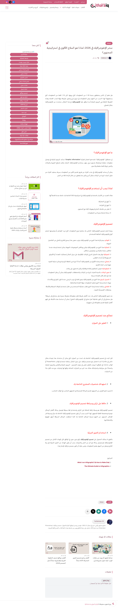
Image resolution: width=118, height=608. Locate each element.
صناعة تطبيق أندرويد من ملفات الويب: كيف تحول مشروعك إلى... (102, 559)
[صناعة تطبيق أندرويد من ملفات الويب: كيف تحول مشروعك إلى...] (102, 548)
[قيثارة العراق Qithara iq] (100, 5)
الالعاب (83, 7)
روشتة (24, 120)
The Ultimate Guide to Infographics (96, 466)
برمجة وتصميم (54, 7)
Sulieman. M (104, 58)
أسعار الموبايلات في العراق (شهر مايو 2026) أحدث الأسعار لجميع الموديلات (18, 218)
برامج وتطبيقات (43, 7)
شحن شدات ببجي (24, 81)
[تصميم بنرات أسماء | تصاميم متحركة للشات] (34, 197)
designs (109, 43)
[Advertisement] (59, 27)
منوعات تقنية (75, 7)
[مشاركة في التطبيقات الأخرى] (87, 511)
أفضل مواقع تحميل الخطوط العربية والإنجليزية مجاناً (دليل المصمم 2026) (56, 561)
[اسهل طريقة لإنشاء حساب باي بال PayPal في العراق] (34, 207)
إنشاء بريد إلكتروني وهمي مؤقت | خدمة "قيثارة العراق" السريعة (25, 267)
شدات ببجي (24, 74)
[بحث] (7, 7)
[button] (104, 511)
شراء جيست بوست (24, 62)
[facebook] (13, 2)
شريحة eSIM (23, 105)
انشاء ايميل (24, 89)
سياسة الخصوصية (47, 2)
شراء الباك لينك (24, 66)
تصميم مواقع (24, 93)
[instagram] (7, 2)
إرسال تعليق (106, 580)
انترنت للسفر (24, 108)
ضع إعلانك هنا (24, 143)
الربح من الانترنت (33, 7)
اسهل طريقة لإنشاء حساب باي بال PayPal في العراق (17, 207)
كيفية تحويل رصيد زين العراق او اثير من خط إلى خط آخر (18, 187)
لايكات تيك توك (24, 135)
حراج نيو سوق (24, 97)
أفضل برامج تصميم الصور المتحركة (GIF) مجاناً (81, 559)
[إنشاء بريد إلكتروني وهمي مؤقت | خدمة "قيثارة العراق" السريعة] (23, 252)
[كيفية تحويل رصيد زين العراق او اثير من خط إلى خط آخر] (34, 186)
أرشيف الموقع (68, 2)
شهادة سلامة (24, 124)
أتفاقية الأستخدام (58, 2)
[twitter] (10, 2)
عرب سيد (24, 112)
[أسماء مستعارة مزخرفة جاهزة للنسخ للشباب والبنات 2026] (34, 229)
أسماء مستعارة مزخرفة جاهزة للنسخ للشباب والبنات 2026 (18, 229)
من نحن (83, 2)
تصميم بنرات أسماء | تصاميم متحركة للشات (18, 197)
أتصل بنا (76, 2)
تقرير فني (24, 132)
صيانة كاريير (24, 54)
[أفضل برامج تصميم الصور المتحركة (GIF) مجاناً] (78, 548)
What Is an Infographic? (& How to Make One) (93, 462)
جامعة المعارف (24, 58)
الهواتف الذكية (66, 7)
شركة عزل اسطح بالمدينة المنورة (24, 139)
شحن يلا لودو (24, 77)
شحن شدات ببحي (24, 70)
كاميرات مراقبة (24, 101)
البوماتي (24, 116)
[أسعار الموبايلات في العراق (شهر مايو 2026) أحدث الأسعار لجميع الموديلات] (34, 217)
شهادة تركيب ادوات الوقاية (24, 128)
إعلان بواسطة (27, 52)
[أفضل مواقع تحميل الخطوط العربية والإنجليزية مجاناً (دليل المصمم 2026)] (55, 548)
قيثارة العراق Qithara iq (91, 604)
